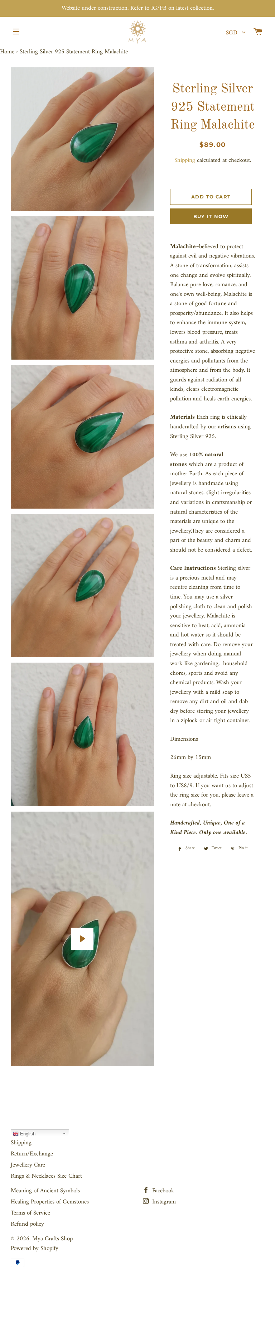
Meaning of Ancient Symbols (45, 1191)
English (27, 1133)
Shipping (184, 160)
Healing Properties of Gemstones (50, 1202)
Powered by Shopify (34, 1248)
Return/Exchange (32, 1154)
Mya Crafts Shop (52, 1239)
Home (7, 52)
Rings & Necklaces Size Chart (46, 1176)
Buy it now (211, 216)
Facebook (162, 1191)
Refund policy (27, 1224)
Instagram (163, 1202)
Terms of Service (30, 1213)
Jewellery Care (28, 1165)
